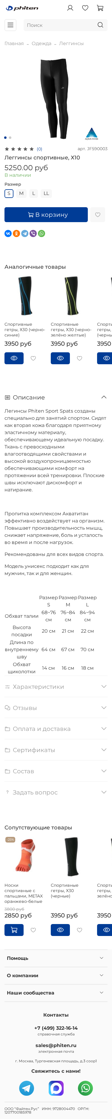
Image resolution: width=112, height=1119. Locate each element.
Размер (12, 184)
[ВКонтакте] (8, 233)
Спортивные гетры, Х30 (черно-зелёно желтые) (71, 330)
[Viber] (33, 233)
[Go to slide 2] (10, 137)
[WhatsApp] (41, 233)
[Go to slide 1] (5, 137)
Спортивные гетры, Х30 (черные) (65, 891)
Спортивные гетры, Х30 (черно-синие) (24, 330)
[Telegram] (24, 233)
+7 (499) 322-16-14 (56, 1028)
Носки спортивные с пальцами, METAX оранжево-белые (23, 893)
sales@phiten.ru (56, 1045)
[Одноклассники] (16, 233)
